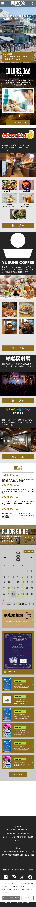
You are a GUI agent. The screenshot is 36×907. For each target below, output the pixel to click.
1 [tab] (12, 116)
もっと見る (28, 537)
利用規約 (6, 870)
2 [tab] (16, 116)
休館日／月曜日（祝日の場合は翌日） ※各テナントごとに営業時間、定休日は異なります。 (18, 836)
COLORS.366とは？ (18, 122)
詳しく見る (18, 225)
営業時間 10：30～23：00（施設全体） (18, 828)
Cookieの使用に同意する (11, 898)
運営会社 (30, 870)
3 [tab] (19, 116)
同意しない (27, 898)
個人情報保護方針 (18, 870)
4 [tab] (23, 116)
